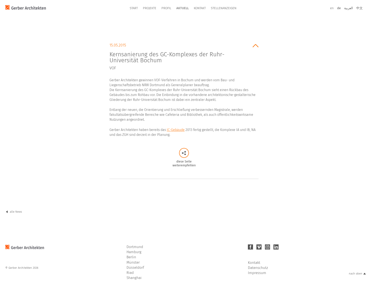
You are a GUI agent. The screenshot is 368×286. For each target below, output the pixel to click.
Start (134, 8)
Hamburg (133, 252)
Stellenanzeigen (223, 8)
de (339, 8)
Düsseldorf (135, 267)
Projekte (149, 8)
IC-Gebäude (176, 130)
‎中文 (359, 8)
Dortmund (134, 247)
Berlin (131, 257)
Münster (133, 262)
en (332, 8)
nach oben (355, 273)
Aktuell (182, 8)
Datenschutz (258, 268)
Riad (130, 272)
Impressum (257, 273)
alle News (16, 211)
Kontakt (200, 8)
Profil (166, 8)
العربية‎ (348, 8)
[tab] (184, 55)
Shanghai (134, 278)
